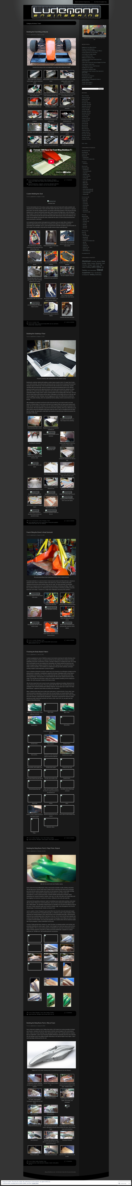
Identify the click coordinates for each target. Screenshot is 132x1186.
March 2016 (84, 95)
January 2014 (85, 109)
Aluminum (41, 179)
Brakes (84, 202)
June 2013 (84, 116)
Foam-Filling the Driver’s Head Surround (40, 532)
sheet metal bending (48, 181)
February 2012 (85, 130)
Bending (84, 237)
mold (50, 839)
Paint (39, 181)
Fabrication (84, 167)
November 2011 (85, 135)
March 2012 (84, 128)
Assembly (84, 152)
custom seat (40, 323)
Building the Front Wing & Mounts (37, 32)
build (38, 1162)
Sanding (52, 837)
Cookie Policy (35, 1183)
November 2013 (85, 113)
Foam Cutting (34, 181)
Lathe (84, 181)
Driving (83, 161)
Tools (83, 234)
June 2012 (84, 123)
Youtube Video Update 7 (87, 84)
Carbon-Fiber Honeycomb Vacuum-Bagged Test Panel (94, 62)
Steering (84, 210)
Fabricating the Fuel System (88, 75)
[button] (35, 77)
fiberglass (57, 183)
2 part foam (34, 323)
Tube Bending (86, 192)
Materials (84, 216)
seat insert (56, 323)
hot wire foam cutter (32, 523)
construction (46, 183)
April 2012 (84, 127)
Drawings (41, 1161)
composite (41, 183)
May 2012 (84, 125)
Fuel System (84, 197)
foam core (30, 185)
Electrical (84, 166)
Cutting (36, 1161)
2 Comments (69, 179)
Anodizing (85, 169)
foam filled (42, 641)
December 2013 (85, 111)
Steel (84, 226)
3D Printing (85, 235)
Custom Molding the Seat (35, 194)
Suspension (85, 211)
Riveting (84, 187)
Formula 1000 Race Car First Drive (89, 52)
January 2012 (85, 132)
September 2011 (85, 139)
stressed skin (50, 185)
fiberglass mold (40, 1014)
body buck (34, 839)
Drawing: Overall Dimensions (88, 49)
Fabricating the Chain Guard (88, 64)
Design (83, 155)
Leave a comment (70, 322)
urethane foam (38, 324)
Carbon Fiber (85, 154)
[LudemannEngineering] (66, 12)
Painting (42, 181)
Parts (83, 232)
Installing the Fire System (87, 67)
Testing (84, 163)
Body (45, 179)
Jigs (84, 242)
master (50, 1162)
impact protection (32, 643)
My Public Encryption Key (100, 2)
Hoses (83, 214)
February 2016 (85, 97)
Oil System (84, 230)
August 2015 (84, 99)
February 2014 (85, 107)
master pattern (45, 839)
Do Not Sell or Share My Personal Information (66, 1172)
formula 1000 (46, 323)
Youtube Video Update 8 (87, 82)
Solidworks (85, 247)
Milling (84, 182)
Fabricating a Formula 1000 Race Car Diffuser (92, 50)
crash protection (35, 641)
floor (40, 522)
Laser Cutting (86, 179)
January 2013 (85, 120)
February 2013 (85, 118)
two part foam (31, 324)
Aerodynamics (36, 179)
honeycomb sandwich (53, 522)
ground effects (45, 522)
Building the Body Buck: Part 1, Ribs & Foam (41, 1023)
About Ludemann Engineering (82, 2)
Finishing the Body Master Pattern (37, 651)
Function (84, 198)
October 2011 (85, 137)
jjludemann (33, 34)
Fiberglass (49, 179)
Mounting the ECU (86, 74)
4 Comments (69, 1161)
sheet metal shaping (87, 190)
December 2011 (85, 133)
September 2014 (85, 106)
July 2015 (84, 101)
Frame (84, 208)
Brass (84, 219)
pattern (52, 839)
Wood (84, 227)
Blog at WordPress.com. (50, 1172)
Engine (84, 206)
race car (45, 185)
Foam (29, 181)
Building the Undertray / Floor (36, 333)
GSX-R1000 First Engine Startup (89, 54)
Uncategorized (85, 253)
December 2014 (85, 102)
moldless (41, 185)
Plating (84, 186)
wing (55, 185)
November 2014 (85, 104)
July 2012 (84, 121)
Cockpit (34, 322)
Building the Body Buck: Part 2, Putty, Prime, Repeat (43, 848)
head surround (54, 641)
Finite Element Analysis (88, 159)
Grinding (84, 177)
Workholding (85, 250)
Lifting (84, 243)
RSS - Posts (84, 143)
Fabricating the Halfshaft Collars (89, 69)
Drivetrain (85, 205)
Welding (84, 194)
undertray (44, 523)
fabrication (52, 183)
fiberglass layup (35, 522)
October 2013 (85, 114)
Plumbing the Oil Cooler (87, 77)
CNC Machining (86, 171)
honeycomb (35, 185)
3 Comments (69, 1012)
